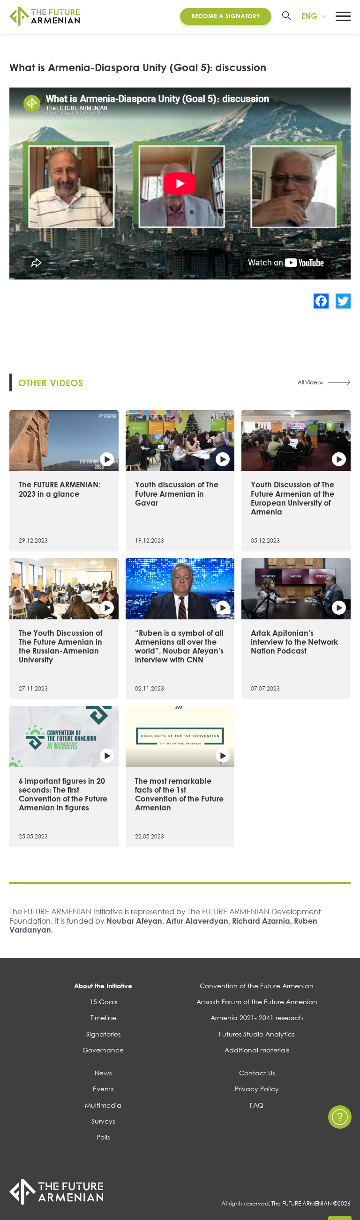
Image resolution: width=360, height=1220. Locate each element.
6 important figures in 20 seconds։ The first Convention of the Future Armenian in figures (63, 794)
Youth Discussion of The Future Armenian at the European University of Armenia (292, 498)
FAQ (256, 1105)
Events (103, 1089)
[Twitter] (343, 301)
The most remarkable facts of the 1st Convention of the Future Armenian (179, 794)
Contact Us (257, 1073)
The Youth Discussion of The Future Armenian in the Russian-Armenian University (60, 646)
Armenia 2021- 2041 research (256, 1018)
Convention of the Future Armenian (257, 986)
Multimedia (103, 1105)
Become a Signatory (225, 16)
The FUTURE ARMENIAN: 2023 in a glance (59, 489)
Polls (103, 1137)
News (103, 1073)
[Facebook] (321, 301)
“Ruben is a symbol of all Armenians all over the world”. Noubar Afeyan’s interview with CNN (179, 646)
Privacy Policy (257, 1089)
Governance (103, 1050)
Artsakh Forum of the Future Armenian (256, 1002)
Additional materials (257, 1050)
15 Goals (103, 1002)
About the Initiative (103, 986)
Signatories (103, 1034)
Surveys (103, 1121)
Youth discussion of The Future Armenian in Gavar (176, 493)
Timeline (103, 1018)
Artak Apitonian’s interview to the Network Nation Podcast (294, 641)
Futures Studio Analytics (256, 1034)
